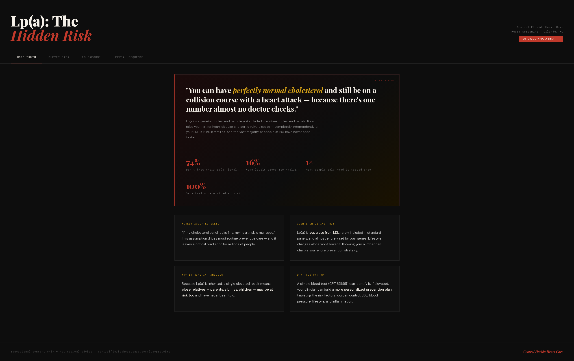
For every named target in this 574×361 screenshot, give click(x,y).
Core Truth (26, 57)
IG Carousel (92, 57)
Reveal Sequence (129, 57)
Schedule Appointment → (541, 38)
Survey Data (58, 57)
